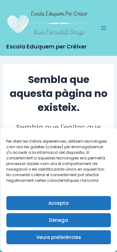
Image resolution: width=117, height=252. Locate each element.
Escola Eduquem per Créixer (46, 46)
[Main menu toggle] (104, 28)
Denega (58, 220)
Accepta (58, 203)
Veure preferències (58, 237)
